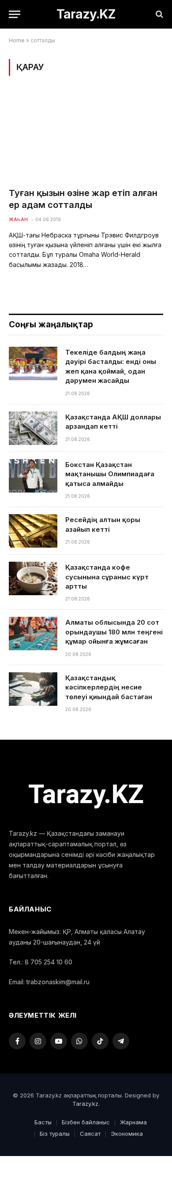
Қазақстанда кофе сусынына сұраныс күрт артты (107, 576)
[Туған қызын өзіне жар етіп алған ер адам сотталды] (86, 136)
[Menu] (14, 14)
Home (17, 40)
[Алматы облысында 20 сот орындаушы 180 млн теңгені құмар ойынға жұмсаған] (33, 633)
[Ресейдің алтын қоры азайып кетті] (33, 531)
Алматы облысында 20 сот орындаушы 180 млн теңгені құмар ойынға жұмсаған (114, 631)
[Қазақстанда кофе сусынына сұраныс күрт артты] (33, 578)
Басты (43, 1122)
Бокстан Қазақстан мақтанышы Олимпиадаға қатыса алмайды (109, 474)
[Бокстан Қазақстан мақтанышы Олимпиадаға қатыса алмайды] (33, 476)
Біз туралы (55, 1133)
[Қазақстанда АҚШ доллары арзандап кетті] (33, 428)
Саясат (90, 1133)
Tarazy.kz (85, 1103)
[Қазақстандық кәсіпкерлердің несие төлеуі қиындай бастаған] (33, 689)
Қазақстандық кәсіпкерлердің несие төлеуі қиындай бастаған (108, 687)
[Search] (158, 14)
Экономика (127, 1133)
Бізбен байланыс (86, 1122)
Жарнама (133, 1122)
